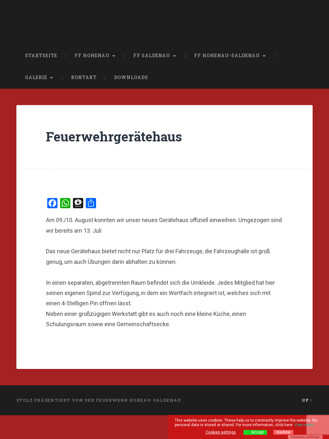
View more (303, 425)
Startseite (41, 55)
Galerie (36, 77)
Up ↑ (307, 400)
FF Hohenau (92, 55)
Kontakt (84, 77)
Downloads (131, 77)
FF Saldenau (151, 55)
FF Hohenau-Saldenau (227, 55)
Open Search (306, 78)
